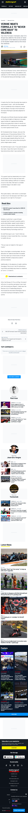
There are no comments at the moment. (14, 351)
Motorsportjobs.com (14, 778)
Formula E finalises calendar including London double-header (13, 213)
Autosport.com (14, 781)
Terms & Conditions (6, 808)
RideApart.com (14, 785)
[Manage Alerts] (15, 323)
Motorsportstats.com (14, 783)
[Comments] (25, 46)
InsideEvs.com (14, 773)
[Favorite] (21, 46)
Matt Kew (6, 46)
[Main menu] (2, 2)
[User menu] (25, 2)
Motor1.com (14, 776)
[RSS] (21, 765)
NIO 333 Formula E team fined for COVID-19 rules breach (14, 208)
